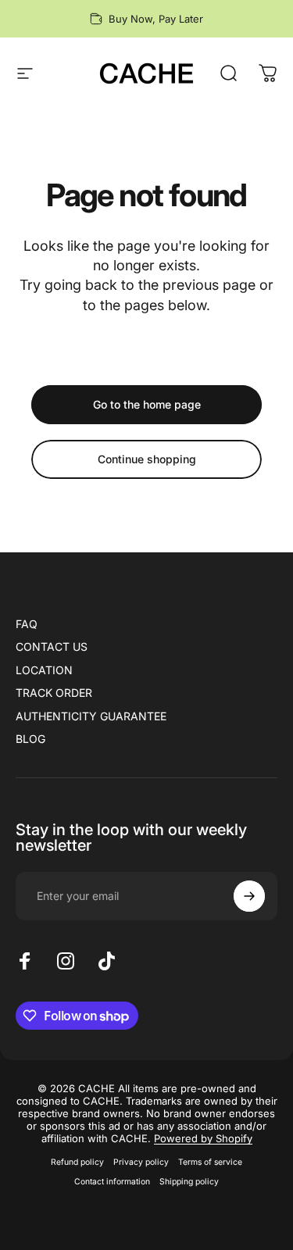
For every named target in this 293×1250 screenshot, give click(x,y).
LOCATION (44, 670)
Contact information (112, 1182)
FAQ (27, 623)
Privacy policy (141, 1162)
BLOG (30, 738)
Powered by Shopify (203, 1138)
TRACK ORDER (54, 692)
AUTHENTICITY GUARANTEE (91, 716)
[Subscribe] (249, 896)
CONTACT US (52, 646)
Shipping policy (189, 1182)
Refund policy (77, 1162)
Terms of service (210, 1162)
